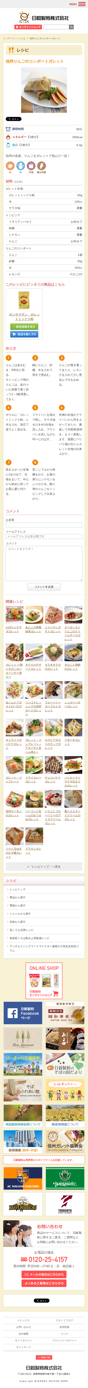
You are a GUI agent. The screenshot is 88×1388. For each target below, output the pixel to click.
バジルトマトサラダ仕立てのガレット (72, 781)
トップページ (9, 38)
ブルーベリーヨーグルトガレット (53, 706)
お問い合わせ (23, 1327)
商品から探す (18, 897)
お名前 (10, 519)
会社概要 (23, 1333)
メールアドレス (16, 531)
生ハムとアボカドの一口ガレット (14, 706)
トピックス (23, 1320)
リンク (64, 1333)
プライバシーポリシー (64, 1340)
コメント (11, 543)
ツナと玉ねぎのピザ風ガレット (14, 852)
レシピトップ (18, 889)
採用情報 (64, 1327)
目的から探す (18, 921)
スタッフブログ (64, 1320)
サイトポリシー (23, 1340)
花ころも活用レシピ (22, 930)
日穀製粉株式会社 (44, 17)
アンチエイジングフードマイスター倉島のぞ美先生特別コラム (44, 948)
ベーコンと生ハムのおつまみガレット (33, 815)
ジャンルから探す (20, 913)
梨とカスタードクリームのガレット (72, 815)
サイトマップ (23, 1347)
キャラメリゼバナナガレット (14, 743)
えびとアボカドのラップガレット (53, 743)
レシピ (22, 38)
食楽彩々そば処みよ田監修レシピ (30, 938)
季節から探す (18, 905)
